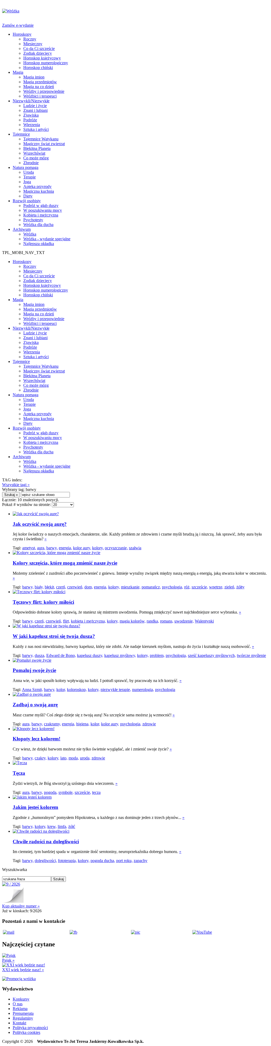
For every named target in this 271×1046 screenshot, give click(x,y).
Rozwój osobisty (27, 201)
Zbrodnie (31, 162)
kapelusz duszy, (90, 655)
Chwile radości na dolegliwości (46, 841)
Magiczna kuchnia (38, 191)
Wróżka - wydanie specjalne (46, 239)
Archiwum (22, 229)
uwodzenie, (184, 621)
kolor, (61, 689)
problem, (157, 655)
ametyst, (29, 548)
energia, (65, 548)
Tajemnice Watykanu (40, 139)
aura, (41, 548)
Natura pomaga (25, 167)
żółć (71, 826)
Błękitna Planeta (37, 148)
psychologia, (172, 587)
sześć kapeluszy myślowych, (212, 655)
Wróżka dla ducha (38, 224)
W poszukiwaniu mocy (42, 210)
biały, (39, 587)
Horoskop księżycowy (42, 58)
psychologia (165, 689)
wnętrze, (216, 587)
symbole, (66, 792)
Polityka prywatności (30, 1027)
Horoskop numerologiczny (45, 63)
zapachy (140, 860)
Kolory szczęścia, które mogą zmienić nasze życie (65, 563)
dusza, (40, 655)
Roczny (29, 39)
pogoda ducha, (103, 860)
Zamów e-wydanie (18, 25)
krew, (52, 826)
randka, (153, 621)
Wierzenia (31, 124)
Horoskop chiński (38, 67)
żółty (240, 587)
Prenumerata (23, 1013)
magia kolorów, (133, 621)
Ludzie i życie (35, 105)
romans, (166, 621)
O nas (17, 1004)
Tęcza (19, 773)
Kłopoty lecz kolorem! (36, 738)
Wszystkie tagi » (16, 484)
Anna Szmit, (32, 689)
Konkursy (21, 999)
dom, (88, 587)
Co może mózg (36, 158)
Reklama (20, 1008)
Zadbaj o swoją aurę (35, 704)
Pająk (8, 960)
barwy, (52, 548)
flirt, (66, 621)
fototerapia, (67, 860)
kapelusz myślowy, (120, 655)
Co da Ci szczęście (39, 48)
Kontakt (19, 1023)
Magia (18, 72)
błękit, (50, 587)
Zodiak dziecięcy (37, 53)
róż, (187, 587)
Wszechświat (34, 153)
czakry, (41, 758)
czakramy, (52, 724)
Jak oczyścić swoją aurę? (40, 524)
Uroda (28, 172)
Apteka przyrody (37, 186)
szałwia (135, 548)
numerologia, (143, 689)
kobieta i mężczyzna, (88, 621)
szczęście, (200, 587)
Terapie (29, 177)
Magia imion (33, 77)
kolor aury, (82, 548)
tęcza (96, 792)
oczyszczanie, (116, 548)
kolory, (98, 548)
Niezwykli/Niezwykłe (31, 101)
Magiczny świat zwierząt (44, 143)
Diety (28, 196)
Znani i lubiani (35, 110)
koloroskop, (77, 689)
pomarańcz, (151, 587)
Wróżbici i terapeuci (40, 96)
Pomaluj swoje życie (34, 670)
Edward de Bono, (61, 655)
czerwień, (75, 587)
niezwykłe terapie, (116, 689)
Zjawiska (31, 115)
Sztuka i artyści (36, 129)
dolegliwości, (46, 860)
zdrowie (149, 724)
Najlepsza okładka (38, 243)
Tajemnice (21, 134)
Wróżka (29, 234)
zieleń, (229, 587)
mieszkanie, (131, 587)
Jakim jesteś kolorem (35, 807)
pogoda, (50, 792)
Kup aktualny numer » (21, 906)
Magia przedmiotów (40, 82)
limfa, (62, 826)
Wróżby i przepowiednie (43, 91)
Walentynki (204, 621)
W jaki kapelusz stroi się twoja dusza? (54, 636)
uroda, (85, 758)
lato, (63, 758)
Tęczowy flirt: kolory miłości (43, 602)
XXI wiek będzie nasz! (23, 969)
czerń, (61, 587)
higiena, (82, 724)
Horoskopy (22, 34)
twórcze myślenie (251, 655)
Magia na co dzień (38, 86)
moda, (74, 758)
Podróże (30, 120)
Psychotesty (33, 220)
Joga (27, 181)
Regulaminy (23, 1018)
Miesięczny (32, 44)
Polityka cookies (26, 1032)
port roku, (124, 860)
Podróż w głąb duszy (40, 205)
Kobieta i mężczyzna (40, 215)
